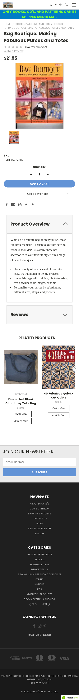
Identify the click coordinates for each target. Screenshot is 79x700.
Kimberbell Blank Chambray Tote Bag (20, 401)
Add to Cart (20, 421)
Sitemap (39, 533)
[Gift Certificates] (61, 4)
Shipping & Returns (39, 513)
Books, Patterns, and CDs (39, 599)
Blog (39, 523)
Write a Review (13, 51)
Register (46, 528)
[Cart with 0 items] (67, 4)
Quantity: (39, 167)
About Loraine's (39, 503)
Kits (39, 589)
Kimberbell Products (39, 594)
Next (74, 368)
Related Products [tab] (36, 338)
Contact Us (39, 518)
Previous (4, 368)
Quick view (21, 414)
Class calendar (39, 508)
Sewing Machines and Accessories (39, 574)
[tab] (39, 224)
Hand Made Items (39, 564)
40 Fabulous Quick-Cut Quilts (58, 395)
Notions (39, 584)
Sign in (31, 528)
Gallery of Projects (39, 554)
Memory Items (39, 569)
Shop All (39, 559)
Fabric (39, 579)
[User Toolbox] (56, 4)
